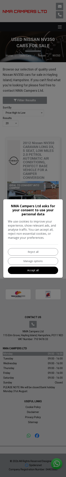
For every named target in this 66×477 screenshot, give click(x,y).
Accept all (33, 270)
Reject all (33, 252)
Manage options (33, 261)
